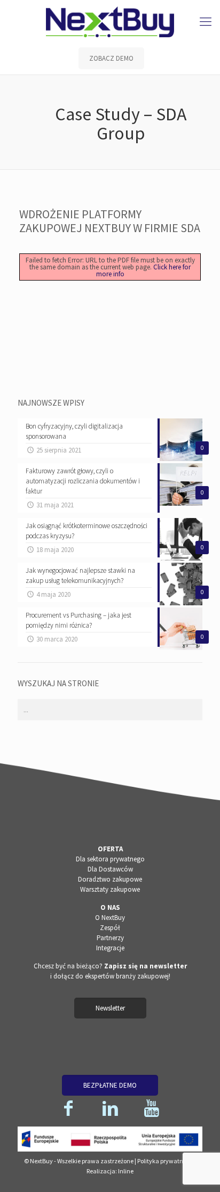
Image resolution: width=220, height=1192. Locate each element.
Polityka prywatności (165, 1161)
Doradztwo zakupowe (110, 879)
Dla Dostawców (110, 869)
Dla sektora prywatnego (110, 859)
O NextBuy (110, 917)
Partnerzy (110, 937)
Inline (125, 1171)
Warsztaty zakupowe (110, 889)
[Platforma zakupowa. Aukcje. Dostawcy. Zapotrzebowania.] (110, 21)
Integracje (110, 947)
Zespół (110, 927)
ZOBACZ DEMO (111, 58)
